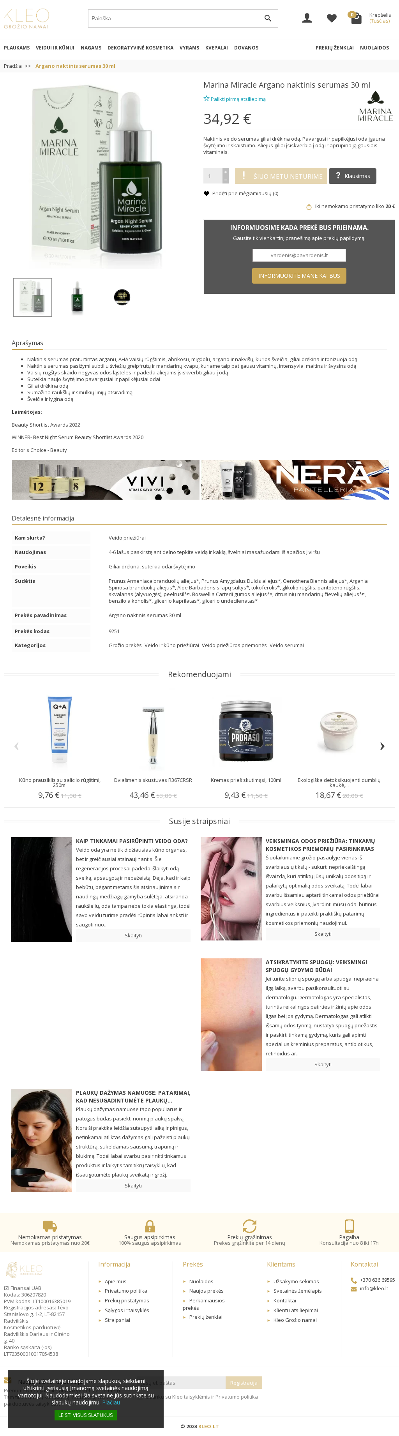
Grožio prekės (126, 645)
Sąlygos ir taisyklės (127, 1310)
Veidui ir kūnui (55, 47)
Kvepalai (216, 47)
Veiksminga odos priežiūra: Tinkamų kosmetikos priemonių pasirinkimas (320, 844)
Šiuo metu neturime (288, 176)
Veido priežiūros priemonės (235, 645)
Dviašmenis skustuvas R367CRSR (153, 779)
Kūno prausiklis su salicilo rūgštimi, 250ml (60, 782)
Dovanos (246, 47)
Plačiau (111, 1402)
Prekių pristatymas (127, 1300)
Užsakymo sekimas (296, 1281)
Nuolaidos (374, 47)
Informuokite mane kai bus (299, 275)
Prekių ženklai (335, 47)
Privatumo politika (126, 1290)
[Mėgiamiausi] (332, 19)
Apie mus (116, 1281)
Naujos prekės (206, 1290)
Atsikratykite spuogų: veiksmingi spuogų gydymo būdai (316, 966)
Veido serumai (287, 645)
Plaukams (17, 47)
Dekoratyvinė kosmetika (140, 47)
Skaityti (133, 935)
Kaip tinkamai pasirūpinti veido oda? (132, 841)
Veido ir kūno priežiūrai (172, 645)
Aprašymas (27, 343)
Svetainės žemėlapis (298, 1290)
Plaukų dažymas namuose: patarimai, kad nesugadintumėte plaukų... (133, 1096)
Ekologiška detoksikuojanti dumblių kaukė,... (339, 782)
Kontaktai (285, 1300)
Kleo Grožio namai (295, 1319)
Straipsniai (117, 1319)
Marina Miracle (230, 84)
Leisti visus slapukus (85, 1414)
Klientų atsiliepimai (296, 1310)
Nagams (91, 47)
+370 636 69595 (377, 1279)
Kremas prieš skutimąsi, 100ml (246, 779)
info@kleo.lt (374, 1288)
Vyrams (189, 47)
